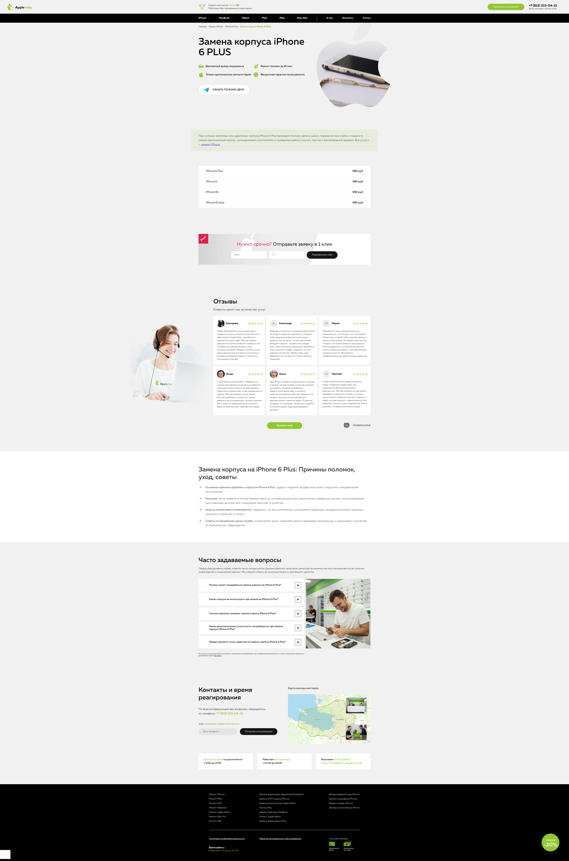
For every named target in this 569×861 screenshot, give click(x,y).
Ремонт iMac (215, 799)
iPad (264, 18)
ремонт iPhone (210, 144)
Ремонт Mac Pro (217, 816)
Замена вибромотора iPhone (344, 794)
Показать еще (284, 425)
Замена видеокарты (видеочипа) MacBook (281, 794)
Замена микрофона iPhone (343, 799)
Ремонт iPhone (216, 794)
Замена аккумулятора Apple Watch (277, 803)
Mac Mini (302, 18)
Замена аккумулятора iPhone (344, 808)
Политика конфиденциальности (227, 839)
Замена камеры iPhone (341, 803)
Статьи (366, 18)
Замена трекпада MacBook (273, 812)
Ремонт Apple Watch (219, 812)
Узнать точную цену (228, 89)
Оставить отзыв (361, 425)
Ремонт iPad (215, 803)
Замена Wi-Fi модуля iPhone (274, 799)
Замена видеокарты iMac (272, 821)
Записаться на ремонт (506, 7)
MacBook (224, 18)
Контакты (347, 18)
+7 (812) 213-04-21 (543, 5)
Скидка (550, 843)
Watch (245, 18)
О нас (329, 18)
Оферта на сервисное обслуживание (280, 839)
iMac (282, 18)
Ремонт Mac (215, 821)
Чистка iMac (265, 808)
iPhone (202, 18)
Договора (217, 655)
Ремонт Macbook (218, 808)
